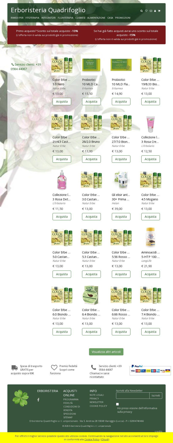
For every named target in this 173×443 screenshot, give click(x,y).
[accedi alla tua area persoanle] (156, 10)
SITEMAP (68, 417)
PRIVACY (94, 398)
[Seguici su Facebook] (38, 399)
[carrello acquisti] (160, 10)
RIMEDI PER (17, 17)
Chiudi (104, 439)
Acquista (62, 101)
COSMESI (80, 17)
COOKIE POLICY (98, 405)
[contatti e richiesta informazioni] (152, 10)
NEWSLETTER (96, 402)
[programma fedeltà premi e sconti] (147, 10)
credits (158, 431)
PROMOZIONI (122, 17)
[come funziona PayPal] (150, 370)
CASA (110, 17)
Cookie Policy (91, 439)
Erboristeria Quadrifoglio (48, 10)
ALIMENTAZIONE (96, 17)
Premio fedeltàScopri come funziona (63, 369)
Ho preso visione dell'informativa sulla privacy (137, 410)
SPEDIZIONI (69, 413)
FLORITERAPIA (65, 17)
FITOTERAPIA (32, 17)
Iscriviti (156, 395)
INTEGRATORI (48, 17)
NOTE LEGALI (97, 394)
